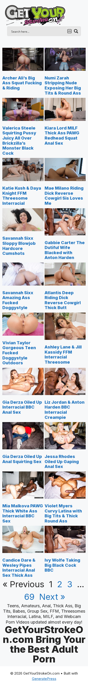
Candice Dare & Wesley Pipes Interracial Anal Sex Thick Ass (18, 568)
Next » (52, 597)
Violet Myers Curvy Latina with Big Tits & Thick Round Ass (63, 513)
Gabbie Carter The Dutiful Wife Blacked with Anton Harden (65, 250)
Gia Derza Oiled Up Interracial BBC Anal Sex (22, 407)
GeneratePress (44, 678)
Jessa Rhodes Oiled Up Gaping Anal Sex (62, 461)
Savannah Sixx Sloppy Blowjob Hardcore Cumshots (19, 246)
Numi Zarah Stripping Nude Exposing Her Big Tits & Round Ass (63, 85)
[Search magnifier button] (76, 31)
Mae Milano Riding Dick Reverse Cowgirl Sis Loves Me (64, 196)
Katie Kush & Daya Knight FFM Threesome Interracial (21, 196)
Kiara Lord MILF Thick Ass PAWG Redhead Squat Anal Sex (62, 136)
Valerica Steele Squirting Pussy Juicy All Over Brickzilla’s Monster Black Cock (19, 141)
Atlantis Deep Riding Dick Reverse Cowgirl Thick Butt (63, 300)
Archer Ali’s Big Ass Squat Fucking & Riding (22, 82)
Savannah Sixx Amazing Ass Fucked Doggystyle (17, 300)
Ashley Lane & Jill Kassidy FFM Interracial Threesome (63, 355)
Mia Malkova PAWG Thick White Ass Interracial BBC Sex (22, 513)
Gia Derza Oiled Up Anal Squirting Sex (22, 459)
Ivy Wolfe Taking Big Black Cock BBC (62, 565)
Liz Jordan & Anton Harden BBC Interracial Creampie (64, 410)
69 (29, 597)
